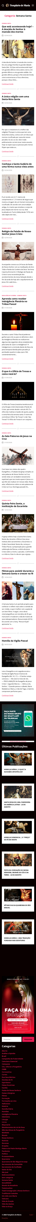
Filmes (4, 1096)
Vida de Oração (8, 1201)
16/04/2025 (8, 510)
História (5, 1106)
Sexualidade (6, 1183)
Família (4, 1088)
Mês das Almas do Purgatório (13, 1130)
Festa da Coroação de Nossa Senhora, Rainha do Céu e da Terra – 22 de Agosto (16, 872)
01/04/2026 (8, 308)
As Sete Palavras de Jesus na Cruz (17, 437)
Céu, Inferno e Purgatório (12, 1067)
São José (5, 1172)
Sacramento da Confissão (12, 1167)
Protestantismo (8, 1156)
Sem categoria (7, 1177)
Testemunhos (7, 1188)
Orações (5, 1146)
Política (5, 1154)
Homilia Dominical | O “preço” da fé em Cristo (17, 838)
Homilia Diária (7, 1109)
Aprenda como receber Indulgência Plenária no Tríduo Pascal (14, 301)
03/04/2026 (8, 35)
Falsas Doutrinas (8, 1085)
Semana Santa (6, 23)
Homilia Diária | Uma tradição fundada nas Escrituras (17, 939)
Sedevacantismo (8, 1175)
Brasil (4, 1056)
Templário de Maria (14, 1215)
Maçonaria (6, 1125)
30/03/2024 (8, 644)
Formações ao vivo (9, 1101)
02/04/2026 (8, 238)
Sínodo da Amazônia (10, 1185)
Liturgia (5, 1119)
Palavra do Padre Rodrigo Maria (14, 1148)
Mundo (4, 1135)
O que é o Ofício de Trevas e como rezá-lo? (16, 372)
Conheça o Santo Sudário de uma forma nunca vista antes (18, 165)
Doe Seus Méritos (8, 1077)
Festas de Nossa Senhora (11, 1090)
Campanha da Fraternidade (12, 1059)
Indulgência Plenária (9, 295)
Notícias (5, 1140)
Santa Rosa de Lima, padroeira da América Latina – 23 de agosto (17, 804)
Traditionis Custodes (10, 1193)
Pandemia (6, 1151)
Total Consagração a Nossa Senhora (15, 1191)
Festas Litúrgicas (8, 1093)
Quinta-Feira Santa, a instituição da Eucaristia (15, 505)
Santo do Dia (7, 1169)
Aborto (4, 1051)
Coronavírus (6, 1072)
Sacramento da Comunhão (12, 1164)
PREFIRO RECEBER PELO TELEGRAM (18, 741)
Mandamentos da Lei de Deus (13, 1127)
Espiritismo (6, 1082)
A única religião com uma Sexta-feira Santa (15, 98)
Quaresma (6, 1159)
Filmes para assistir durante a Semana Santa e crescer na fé (18, 572)
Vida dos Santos (8, 1204)
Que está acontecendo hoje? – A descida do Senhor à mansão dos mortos (18, 29)
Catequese (6, 1064)
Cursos (4, 1074)
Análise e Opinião (8, 1053)
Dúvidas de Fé (7, 1080)
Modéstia (5, 1133)
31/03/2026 (8, 442)
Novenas (5, 1143)
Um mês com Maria (9, 1196)
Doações (5, 1218)
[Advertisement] (18, 961)
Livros (4, 1122)
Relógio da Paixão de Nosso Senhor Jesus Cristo (16, 232)
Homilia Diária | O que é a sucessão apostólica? (15, 770)
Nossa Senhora (7, 1138)
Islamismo (6, 1117)
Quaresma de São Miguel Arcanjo (15, 1162)
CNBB (4, 1069)
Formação (6, 1098)
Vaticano (5, 1199)
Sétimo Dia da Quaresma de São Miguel (17, 906)
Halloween (6, 1104)
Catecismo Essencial (9, 1061)
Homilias (5, 1111)
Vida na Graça (7, 1206)
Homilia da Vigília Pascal (15, 640)
